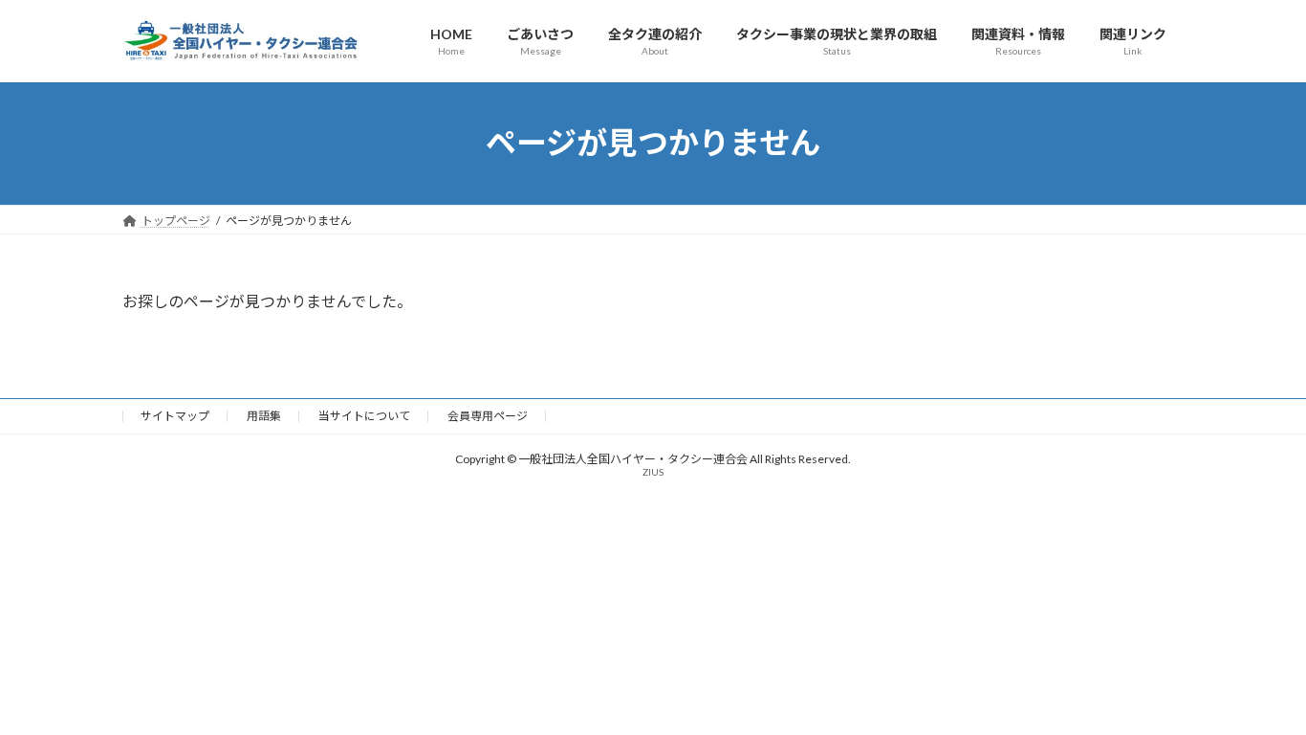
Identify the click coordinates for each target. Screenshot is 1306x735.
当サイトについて (364, 416)
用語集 (264, 416)
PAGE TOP (1257, 695)
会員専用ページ (487, 416)
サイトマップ (175, 416)
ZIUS (653, 472)
